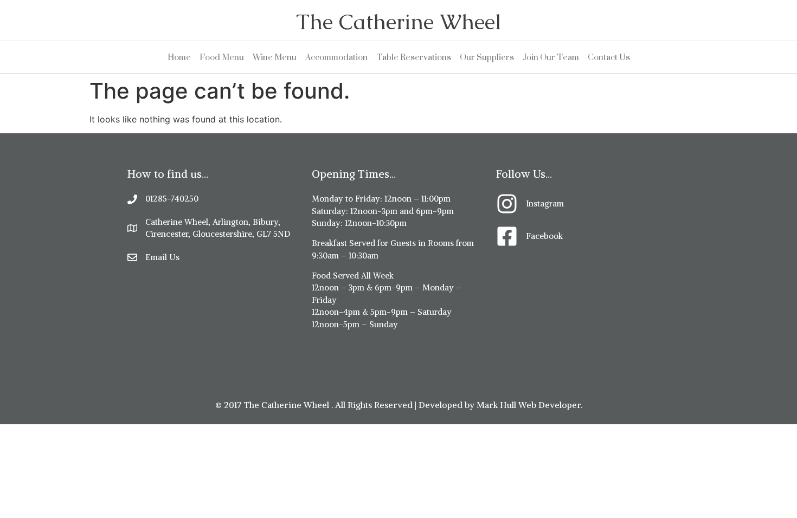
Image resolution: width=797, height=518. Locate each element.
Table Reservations (413, 57)
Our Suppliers (487, 57)
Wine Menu (275, 57)
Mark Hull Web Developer (529, 404)
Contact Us (609, 57)
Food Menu (222, 57)
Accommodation (336, 57)
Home (179, 57)
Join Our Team (551, 57)
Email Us (162, 257)
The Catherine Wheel (398, 22)
